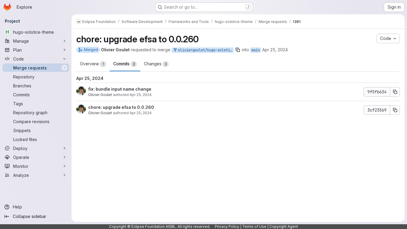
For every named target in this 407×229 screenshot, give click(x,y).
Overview (92, 63)
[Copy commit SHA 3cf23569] (395, 110)
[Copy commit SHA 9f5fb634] (395, 92)
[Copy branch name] (237, 49)
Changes (155, 63)
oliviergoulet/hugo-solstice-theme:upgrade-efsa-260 (205, 50)
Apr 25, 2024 (275, 49)
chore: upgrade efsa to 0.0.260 (121, 107)
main (255, 50)
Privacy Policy (227, 226)
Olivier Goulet (100, 94)
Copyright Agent (283, 226)
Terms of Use (254, 226)
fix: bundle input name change (119, 89)
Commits (124, 63)
